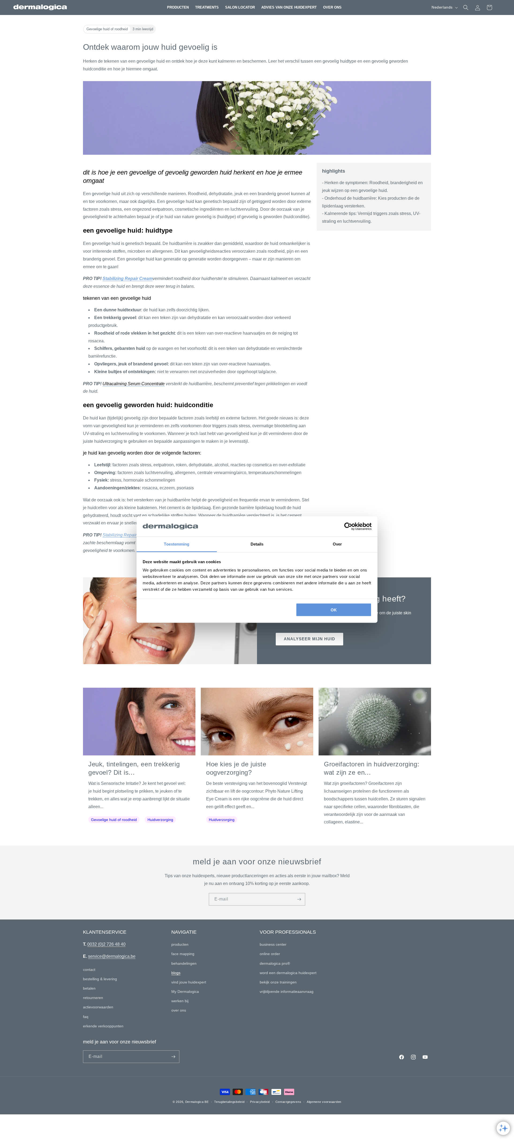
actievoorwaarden (98, 1007)
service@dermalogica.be (111, 956)
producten (179, 944)
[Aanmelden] (299, 899)
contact (89, 969)
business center (273, 944)
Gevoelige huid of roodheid (114, 820)
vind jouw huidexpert (188, 982)
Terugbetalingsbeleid (229, 1101)
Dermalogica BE (197, 1101)
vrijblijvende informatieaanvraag (286, 991)
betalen (89, 988)
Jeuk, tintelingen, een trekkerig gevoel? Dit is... (134, 768)
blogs (175, 973)
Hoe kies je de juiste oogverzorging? (236, 768)
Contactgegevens (288, 1101)
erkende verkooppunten (103, 1026)
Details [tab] (257, 544)
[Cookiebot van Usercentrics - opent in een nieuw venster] (348, 527)
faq (85, 1017)
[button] (178, 7)
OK (334, 609)
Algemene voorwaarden (324, 1101)
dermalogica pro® (275, 963)
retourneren (93, 998)
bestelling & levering (100, 979)
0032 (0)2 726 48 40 (106, 944)
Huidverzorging (160, 820)
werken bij (179, 1001)
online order (270, 954)
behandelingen (183, 963)
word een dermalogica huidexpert (288, 973)
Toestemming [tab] (176, 544)
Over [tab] (337, 544)
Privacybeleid (260, 1101)
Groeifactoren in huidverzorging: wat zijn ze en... (371, 768)
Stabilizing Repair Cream (128, 278)
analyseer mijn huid (309, 639)
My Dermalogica (185, 991)
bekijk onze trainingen (278, 982)
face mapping (182, 954)
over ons (178, 1010)
